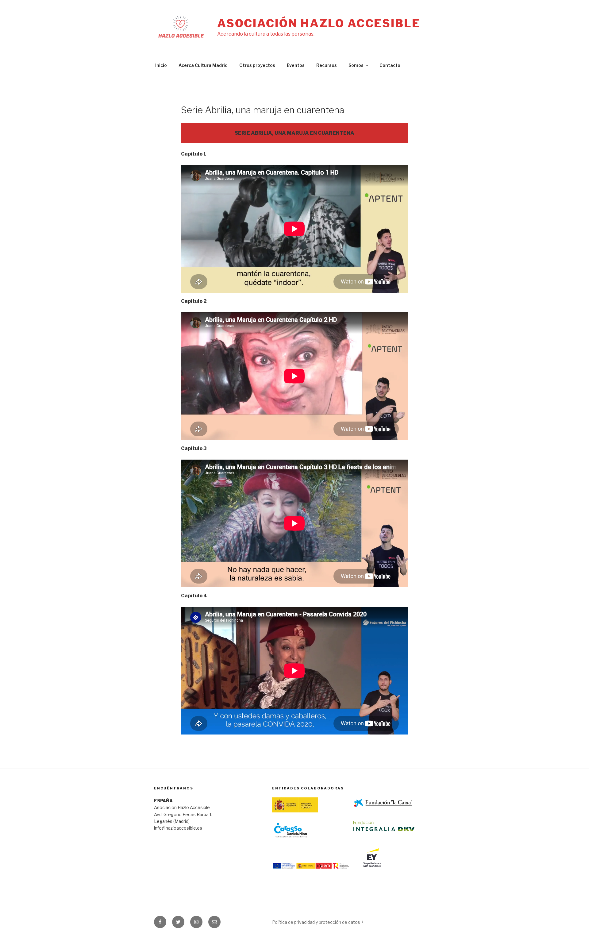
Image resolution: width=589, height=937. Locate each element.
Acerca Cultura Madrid (203, 65)
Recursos (326, 65)
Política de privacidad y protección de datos (316, 922)
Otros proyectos (257, 65)
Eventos (296, 65)
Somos (356, 65)
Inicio (161, 65)
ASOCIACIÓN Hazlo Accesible (318, 23)
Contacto (389, 65)
